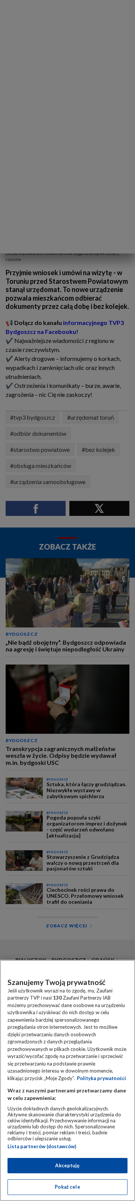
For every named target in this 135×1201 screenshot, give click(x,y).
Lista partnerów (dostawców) (42, 1146)
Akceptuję (67, 1165)
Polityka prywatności (101, 1078)
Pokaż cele (67, 1187)
